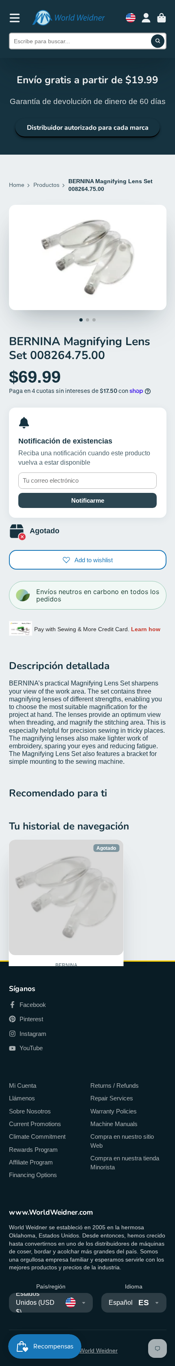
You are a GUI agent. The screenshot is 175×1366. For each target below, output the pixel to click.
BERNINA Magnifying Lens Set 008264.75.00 (66, 933)
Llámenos (22, 1098)
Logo (68, 18)
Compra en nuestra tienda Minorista (124, 1163)
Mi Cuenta (22, 1085)
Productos (46, 185)
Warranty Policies (113, 1111)
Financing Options (33, 1174)
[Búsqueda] (158, 41)
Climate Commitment (37, 1136)
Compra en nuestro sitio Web (122, 1141)
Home (16, 185)
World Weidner (98, 1350)
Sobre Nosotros (30, 1111)
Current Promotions (35, 1123)
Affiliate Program (31, 1162)
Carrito (161, 18)
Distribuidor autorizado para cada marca (88, 127)
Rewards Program (33, 1149)
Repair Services (111, 1098)
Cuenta (146, 18)
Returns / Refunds (114, 1085)
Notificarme (87, 500)
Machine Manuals (114, 1123)
